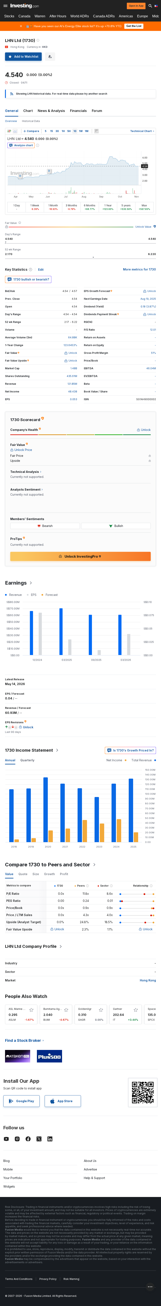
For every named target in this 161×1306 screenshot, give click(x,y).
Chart (28, 111)
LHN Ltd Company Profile (31, 946)
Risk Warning (71, 1279)
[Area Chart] (15, 131)
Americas (126, 16)
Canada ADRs (104, 16)
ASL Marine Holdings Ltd (24, 1008)
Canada (24, 16)
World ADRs (79, 16)
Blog (6, 1161)
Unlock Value (143, 226)
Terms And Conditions (18, 1279)
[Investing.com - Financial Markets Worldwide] (24, 5)
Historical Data (31, 121)
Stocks (9, 16)
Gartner (117, 1008)
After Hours (57, 16)
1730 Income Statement (29, 750)
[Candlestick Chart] (9, 131)
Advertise (90, 1169)
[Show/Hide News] (96, 131)
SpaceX (152, 1008)
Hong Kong (148, 980)
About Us (90, 1161)
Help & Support (94, 1178)
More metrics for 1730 (139, 269)
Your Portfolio (12, 1178)
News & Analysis (51, 111)
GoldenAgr (84, 1008)
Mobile (8, 1169)
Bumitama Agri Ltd (54, 1008)
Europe (142, 16)
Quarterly (27, 760)
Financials (78, 111)
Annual (10, 760)
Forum (97, 111)
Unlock (59, 929)
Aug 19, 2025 (148, 298)
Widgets (9, 1186)
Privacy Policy (48, 1279)
